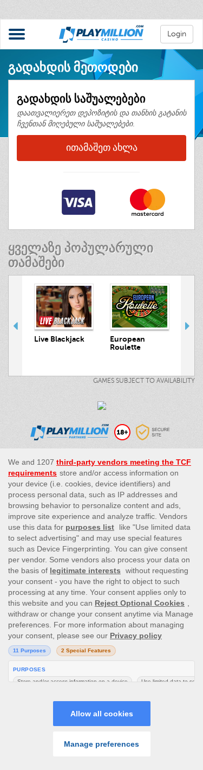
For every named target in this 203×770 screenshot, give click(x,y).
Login (176, 34)
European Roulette (127, 343)
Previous (15, 325)
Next (187, 325)
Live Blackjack (59, 339)
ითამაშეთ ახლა (101, 147)
